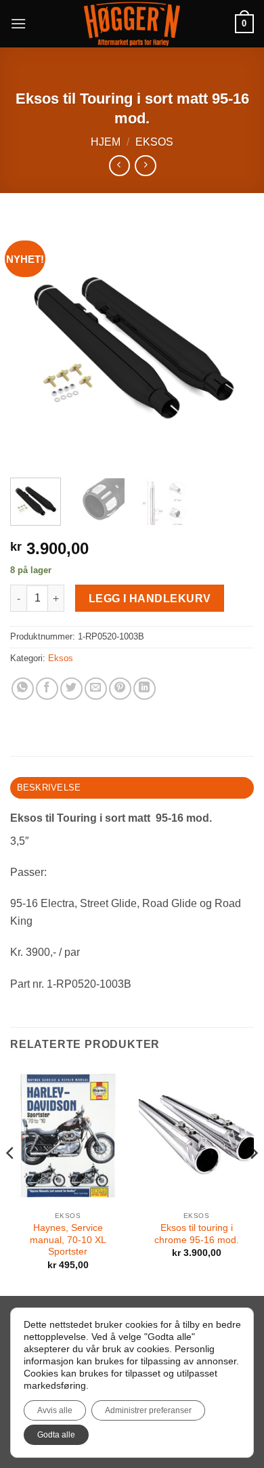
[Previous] (32, 342)
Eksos (154, 142)
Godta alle (56, 1435)
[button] (18, 23)
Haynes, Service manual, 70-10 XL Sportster (68, 1240)
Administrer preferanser (148, 1410)
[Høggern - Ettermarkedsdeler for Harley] (132, 24)
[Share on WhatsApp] (23, 688)
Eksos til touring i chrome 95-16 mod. (196, 1234)
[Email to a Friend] (96, 688)
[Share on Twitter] (71, 688)
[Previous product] (145, 165)
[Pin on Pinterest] (120, 688)
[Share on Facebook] (47, 688)
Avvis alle (54, 1410)
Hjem (105, 142)
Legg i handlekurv (150, 598)
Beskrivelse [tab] (49, 787)
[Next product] (119, 165)
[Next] (232, 342)
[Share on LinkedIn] (144, 688)
